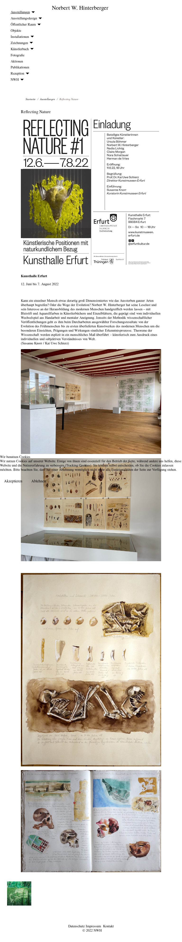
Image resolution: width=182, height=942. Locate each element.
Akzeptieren (13, 480)
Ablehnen (38, 480)
